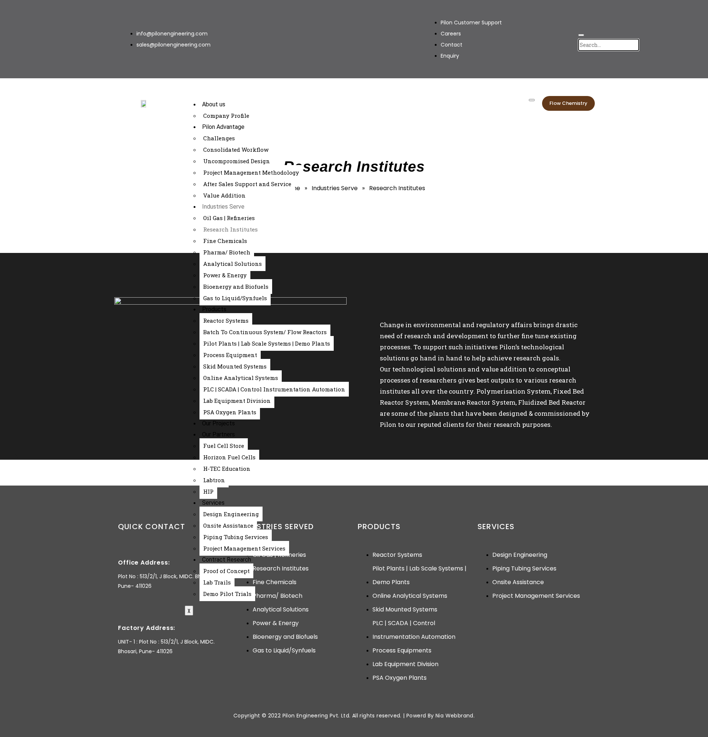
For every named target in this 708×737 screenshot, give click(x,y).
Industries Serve (223, 206)
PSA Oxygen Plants (229, 412)
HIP (208, 491)
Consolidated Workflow (235, 149)
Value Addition (224, 195)
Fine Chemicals (225, 240)
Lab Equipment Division (237, 400)
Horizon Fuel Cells (229, 457)
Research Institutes (230, 229)
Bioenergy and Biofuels (235, 286)
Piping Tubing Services (235, 537)
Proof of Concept (226, 571)
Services (213, 502)
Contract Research (226, 559)
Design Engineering (231, 514)
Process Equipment (230, 355)
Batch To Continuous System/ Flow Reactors (265, 332)
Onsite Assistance (228, 525)
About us (213, 104)
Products (214, 309)
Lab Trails (217, 582)
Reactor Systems (226, 320)
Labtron (214, 480)
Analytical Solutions (232, 263)
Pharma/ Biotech (226, 252)
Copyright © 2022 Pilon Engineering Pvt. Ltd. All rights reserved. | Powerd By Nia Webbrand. (354, 715)
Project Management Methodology (251, 172)
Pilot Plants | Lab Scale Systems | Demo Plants (266, 343)
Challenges (219, 138)
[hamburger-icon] (532, 100)
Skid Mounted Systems (235, 366)
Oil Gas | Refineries (229, 218)
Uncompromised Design (236, 161)
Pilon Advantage (223, 126)
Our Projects (218, 423)
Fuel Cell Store (223, 445)
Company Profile (226, 115)
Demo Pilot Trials (227, 593)
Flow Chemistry (568, 103)
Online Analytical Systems (240, 377)
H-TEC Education (226, 468)
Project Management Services (244, 548)
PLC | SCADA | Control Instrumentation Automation (274, 389)
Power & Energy (225, 275)
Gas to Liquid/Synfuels (235, 298)
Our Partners (218, 434)
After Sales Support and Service (247, 184)
